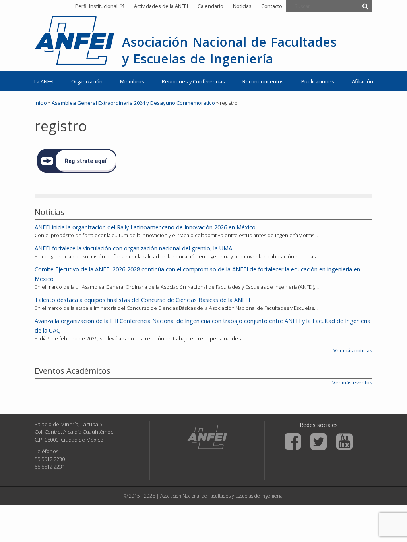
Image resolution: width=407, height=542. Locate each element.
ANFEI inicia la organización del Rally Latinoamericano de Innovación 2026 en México (145, 227)
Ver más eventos (352, 382)
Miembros (132, 81)
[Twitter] (318, 441)
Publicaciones (317, 81)
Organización (87, 81)
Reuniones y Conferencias (193, 81)
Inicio (41, 102)
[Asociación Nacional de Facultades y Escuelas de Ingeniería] (207, 437)
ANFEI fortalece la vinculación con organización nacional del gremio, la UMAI (134, 248)
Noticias (242, 6)
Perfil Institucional (96, 6)
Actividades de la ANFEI (161, 6)
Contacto (271, 6)
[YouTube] (344, 441)
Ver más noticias (352, 350)
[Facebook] (293, 441)
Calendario (210, 6)
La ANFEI (44, 81)
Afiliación (362, 81)
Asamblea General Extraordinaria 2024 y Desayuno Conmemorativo (133, 102)
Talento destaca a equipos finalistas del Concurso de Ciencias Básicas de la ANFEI (142, 300)
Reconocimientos (263, 81)
